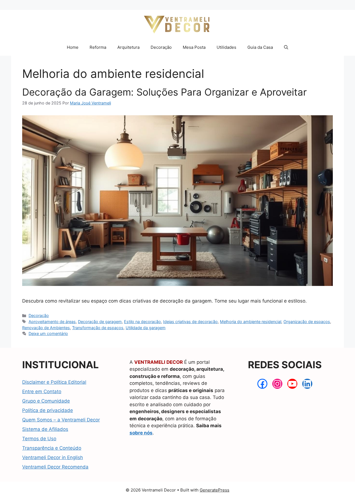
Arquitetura (128, 47)
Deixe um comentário (48, 333)
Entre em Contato (41, 391)
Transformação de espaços (97, 327)
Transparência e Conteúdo (51, 448)
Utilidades (226, 47)
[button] (286, 47)
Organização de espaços (306, 321)
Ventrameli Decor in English (52, 457)
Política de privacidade (47, 410)
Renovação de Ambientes (46, 327)
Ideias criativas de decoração (190, 321)
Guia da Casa (260, 47)
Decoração (161, 47)
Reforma (98, 47)
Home (72, 47)
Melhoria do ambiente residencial (250, 321)
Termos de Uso (39, 438)
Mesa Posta (194, 47)
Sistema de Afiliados (45, 429)
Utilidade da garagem (146, 327)
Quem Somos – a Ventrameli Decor (61, 420)
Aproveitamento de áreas (52, 321)
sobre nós (141, 433)
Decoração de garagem (100, 321)
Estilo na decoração (142, 321)
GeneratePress (214, 490)
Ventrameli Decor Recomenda (55, 467)
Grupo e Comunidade (46, 401)
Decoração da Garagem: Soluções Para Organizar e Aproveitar (164, 92)
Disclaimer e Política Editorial (54, 382)
